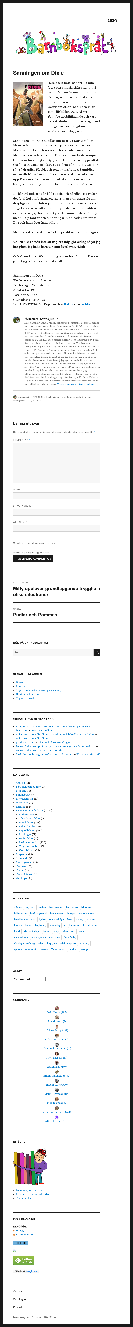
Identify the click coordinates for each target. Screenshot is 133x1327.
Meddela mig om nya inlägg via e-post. (31, 552)
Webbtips (21, 878)
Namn (17, 489)
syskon (44, 949)
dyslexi (42, 919)
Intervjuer (22, 802)
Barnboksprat (21, 1317)
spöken (18, 949)
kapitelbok (74, 925)
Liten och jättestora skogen (54, 742)
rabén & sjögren (68, 943)
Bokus (68, 304)
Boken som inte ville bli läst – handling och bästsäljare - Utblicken (55, 734)
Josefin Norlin (24, 742)
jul (65, 925)
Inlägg (20, 1230)
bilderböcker (20, 913)
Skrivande (22, 858)
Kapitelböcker (52, 396)
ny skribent (54, 937)
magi (56, 931)
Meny (112, 20)
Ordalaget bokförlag (24, 943)
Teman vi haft (24, 1198)
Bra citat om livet (42, 730)
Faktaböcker (26, 822)
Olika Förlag (70, 937)
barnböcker (72, 907)
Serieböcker (26, 838)
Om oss (17, 1291)
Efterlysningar (24, 798)
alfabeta (18, 907)
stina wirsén (31, 949)
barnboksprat (56, 907)
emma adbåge (56, 919)
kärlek (17, 931)
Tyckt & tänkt (24, 874)
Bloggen (21, 790)
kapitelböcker (90, 925)
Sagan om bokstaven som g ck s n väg (38, 690)
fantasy (79, 919)
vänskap (72, 949)
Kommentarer (24, 1234)
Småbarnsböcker (29, 842)
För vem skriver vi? (88, 754)
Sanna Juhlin (24, 396)
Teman (20, 870)
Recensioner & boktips (29, 810)
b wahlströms (68, 396)
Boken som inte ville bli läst (32, 738)
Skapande (22, 854)
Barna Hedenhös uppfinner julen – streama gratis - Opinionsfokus (56, 746)
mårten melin (68, 931)
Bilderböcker (27, 814)
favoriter (90, 919)
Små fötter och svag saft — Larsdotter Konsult (43, 754)
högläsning (40, 925)
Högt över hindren (27, 694)
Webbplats (20, 522)
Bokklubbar (23, 794)
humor (28, 925)
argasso (30, 907)
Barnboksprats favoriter (30, 1190)
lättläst (46, 931)
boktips (71, 913)
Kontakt (17, 1307)
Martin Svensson (83, 396)
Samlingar (25, 834)
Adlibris (87, 304)
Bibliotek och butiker (28, 786)
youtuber (37, 400)
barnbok (42, 907)
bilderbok (86, 907)
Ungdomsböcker (29, 846)
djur (33, 919)
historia (18, 925)
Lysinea (20, 686)
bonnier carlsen (86, 913)
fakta (69, 919)
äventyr (84, 949)
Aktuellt (20, 782)
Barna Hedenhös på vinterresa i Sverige (40, 750)
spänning (84, 943)
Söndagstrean (24, 862)
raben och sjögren (47, 943)
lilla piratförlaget (32, 931)
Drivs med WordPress (44, 1317)
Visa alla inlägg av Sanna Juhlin (75, 384)
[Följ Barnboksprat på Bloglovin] (57, 1271)
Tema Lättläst (58, 949)
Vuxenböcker (27, 850)
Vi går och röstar (26, 698)
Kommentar (21, 439)
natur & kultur (21, 937)
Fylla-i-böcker (27, 826)
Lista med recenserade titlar (32, 1194)
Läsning (20, 806)
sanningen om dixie (22, 400)
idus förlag (55, 925)
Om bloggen (20, 1299)
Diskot (20, 682)
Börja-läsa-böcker (29, 818)
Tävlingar (22, 866)
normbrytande (38, 937)
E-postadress (23, 505)
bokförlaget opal (38, 913)
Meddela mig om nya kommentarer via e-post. (34, 543)
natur (81, 931)
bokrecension (57, 913)
